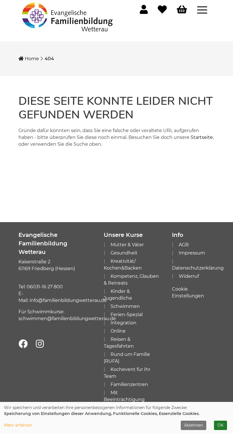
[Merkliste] (162, 11)
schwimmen (32, 318)
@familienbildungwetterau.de (81, 318)
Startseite (202, 137)
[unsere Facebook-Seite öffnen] (23, 344)
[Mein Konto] (144, 11)
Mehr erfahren (18, 425)
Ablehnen (193, 425)
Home (31, 58)
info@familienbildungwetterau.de (68, 300)
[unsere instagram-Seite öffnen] (40, 344)
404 (49, 58)
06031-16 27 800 (45, 286)
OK (220, 425)
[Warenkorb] (182, 10)
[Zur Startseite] (68, 16)
